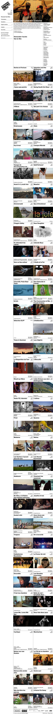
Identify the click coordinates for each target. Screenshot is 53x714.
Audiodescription (6, 35)
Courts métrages (5, 32)
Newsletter (10, 14)
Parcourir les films (5, 16)
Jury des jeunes (5, 34)
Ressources (10, 13)
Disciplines (3, 21)
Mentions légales (25, 713)
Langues (2, 27)
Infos (11, 12)
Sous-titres (3, 29)
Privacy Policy (50, 713)
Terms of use (45, 713)
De (11, 10)
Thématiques (3, 19)
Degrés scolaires (4, 24)
